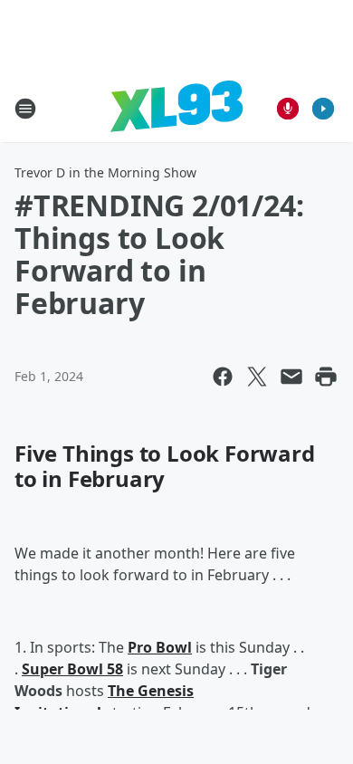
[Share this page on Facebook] (222, 376)
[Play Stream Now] (323, 108)
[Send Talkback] (288, 108)
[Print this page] (326, 376)
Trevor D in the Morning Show (105, 172)
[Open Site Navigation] (25, 108)
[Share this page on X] (257, 376)
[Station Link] (176, 108)
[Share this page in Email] (291, 376)
